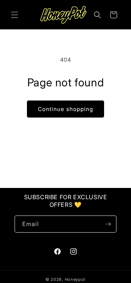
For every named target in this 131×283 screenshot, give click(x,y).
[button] (15, 15)
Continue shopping (65, 109)
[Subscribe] (108, 224)
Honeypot (75, 279)
